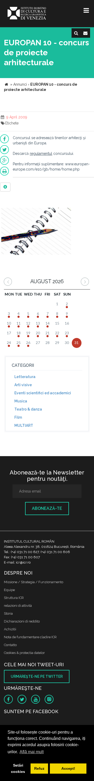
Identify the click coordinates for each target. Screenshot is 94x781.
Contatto (10, 645)
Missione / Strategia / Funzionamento (33, 582)
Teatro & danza (28, 409)
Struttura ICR (14, 598)
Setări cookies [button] (18, 768)
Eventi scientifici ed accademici (42, 393)
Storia (8, 613)
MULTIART (23, 425)
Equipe (9, 590)
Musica (20, 401)
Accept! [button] (68, 768)
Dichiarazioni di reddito (22, 621)
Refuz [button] (39, 768)
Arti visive (23, 385)
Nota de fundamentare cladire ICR (30, 637)
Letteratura (25, 377)
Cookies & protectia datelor (24, 653)
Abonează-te (47, 508)
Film (18, 417)
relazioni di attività (18, 606)
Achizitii (10, 629)
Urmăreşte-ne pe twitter (37, 676)
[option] (36, 232)
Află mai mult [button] (32, 752)
